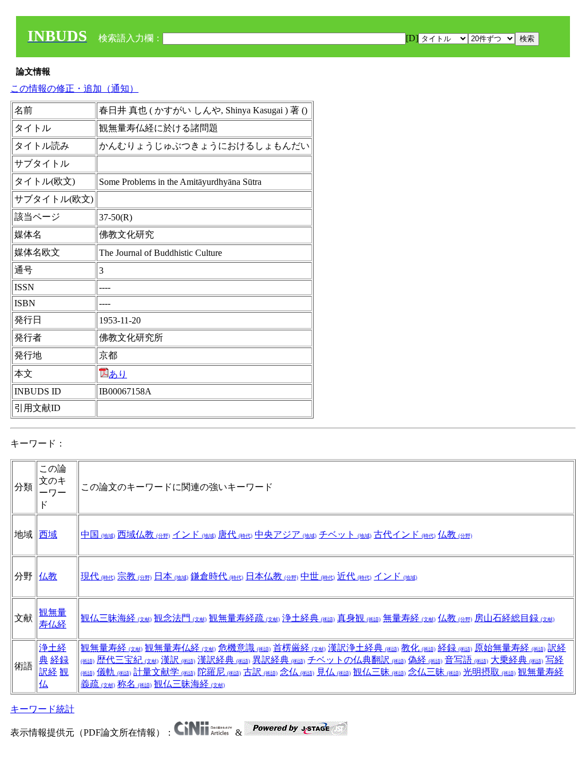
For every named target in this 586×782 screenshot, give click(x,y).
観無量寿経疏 (244, 618)
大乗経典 (516, 660)
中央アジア (285, 534)
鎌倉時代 (217, 576)
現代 (98, 576)
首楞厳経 (299, 648)
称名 (134, 684)
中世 (317, 576)
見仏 (333, 672)
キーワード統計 (42, 709)
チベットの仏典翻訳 (356, 660)
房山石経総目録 (514, 618)
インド (194, 534)
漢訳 (178, 660)
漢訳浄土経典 (363, 648)
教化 (418, 648)
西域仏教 (143, 534)
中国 (98, 534)
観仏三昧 (379, 672)
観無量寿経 (111, 648)
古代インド (404, 534)
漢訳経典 (223, 660)
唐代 (235, 534)
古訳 (260, 672)
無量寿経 (409, 618)
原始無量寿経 (509, 648)
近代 (354, 576)
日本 (171, 576)
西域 (48, 534)
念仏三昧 (434, 672)
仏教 (455, 534)
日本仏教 (272, 576)
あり (118, 374)
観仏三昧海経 (116, 618)
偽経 (425, 660)
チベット (345, 534)
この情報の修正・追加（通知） (74, 88)
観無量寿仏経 (180, 648)
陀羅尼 (219, 672)
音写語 (466, 660)
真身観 (359, 618)
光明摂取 (489, 672)
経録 (59, 660)
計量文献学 (164, 672)
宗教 (134, 576)
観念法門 (180, 618)
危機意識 (244, 648)
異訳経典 (278, 660)
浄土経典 (308, 618)
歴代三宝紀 (128, 660)
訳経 (48, 672)
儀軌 (114, 672)
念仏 (297, 672)
